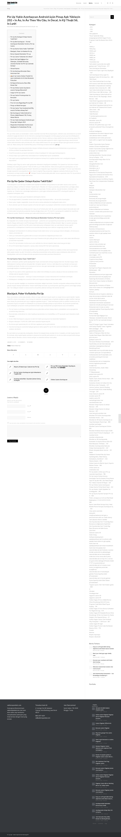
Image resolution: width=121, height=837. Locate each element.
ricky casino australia (95, 511)
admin (30, 342)
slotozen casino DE (95, 533)
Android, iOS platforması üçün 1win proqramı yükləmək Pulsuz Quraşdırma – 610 (101, 127)
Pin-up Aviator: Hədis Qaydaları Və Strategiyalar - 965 (22, 26)
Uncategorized (93, 593)
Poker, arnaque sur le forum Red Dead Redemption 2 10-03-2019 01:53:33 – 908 (101, 500)
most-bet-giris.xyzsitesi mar (97, 413)
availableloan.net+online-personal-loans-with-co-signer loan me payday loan (100, 140)
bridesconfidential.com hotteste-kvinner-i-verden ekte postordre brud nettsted (100, 211)
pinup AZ (17, 345)
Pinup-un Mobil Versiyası (18, 105)
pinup (12, 345)
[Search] (101, 3)
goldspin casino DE (95, 339)
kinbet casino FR (94, 381)
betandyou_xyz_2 (94, 168)
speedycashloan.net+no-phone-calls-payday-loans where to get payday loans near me (100, 541)
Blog (8, 8)
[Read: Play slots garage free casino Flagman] (93, 733)
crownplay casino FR (95, 257)
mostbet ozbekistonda (96, 437)
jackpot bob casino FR (96, 374)
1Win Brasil (92, 79)
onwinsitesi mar (94, 470)
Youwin (91, 630)
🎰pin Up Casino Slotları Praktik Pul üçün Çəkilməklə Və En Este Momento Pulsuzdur (22, 78)
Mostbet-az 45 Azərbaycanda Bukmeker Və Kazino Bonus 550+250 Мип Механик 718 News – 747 (100, 441)
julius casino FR (94, 376)
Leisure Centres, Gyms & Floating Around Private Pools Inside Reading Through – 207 (100, 389)
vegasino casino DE (95, 596)
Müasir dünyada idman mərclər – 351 (100, 450)
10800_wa (92, 57)
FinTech (91, 292)
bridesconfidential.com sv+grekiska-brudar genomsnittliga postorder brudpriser (100, 218)
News (91, 452)
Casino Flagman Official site (103, 723)
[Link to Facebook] (110, 3)
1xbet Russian (93, 114)
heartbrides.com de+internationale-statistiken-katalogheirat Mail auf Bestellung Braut (100, 346)
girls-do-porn (93, 337)
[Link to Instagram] (107, 3)
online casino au (94, 467)
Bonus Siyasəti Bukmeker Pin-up (20, 54)
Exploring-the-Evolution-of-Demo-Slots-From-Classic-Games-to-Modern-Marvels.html (101, 281)
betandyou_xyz (93, 166)
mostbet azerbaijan (95, 424)
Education (92, 272)
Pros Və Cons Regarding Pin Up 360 (21, 103)
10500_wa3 (92, 51)
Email (29, 411)
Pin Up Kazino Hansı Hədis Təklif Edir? (22, 49)
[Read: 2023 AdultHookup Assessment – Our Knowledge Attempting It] (90, 674)
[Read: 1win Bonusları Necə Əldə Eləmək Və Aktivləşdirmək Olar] (93, 817)
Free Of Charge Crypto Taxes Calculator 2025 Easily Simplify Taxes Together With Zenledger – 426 (101, 326)
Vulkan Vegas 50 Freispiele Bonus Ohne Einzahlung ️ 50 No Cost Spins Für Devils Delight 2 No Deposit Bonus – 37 (101, 615)
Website (29, 417)
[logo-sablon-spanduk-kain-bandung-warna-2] (12, 3)
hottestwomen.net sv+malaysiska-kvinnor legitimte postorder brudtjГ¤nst (99, 363)
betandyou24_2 (94, 170)
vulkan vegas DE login (96, 624)
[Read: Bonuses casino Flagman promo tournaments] (93, 768)
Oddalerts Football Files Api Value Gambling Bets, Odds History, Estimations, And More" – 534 (99, 457)
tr (89, 589)
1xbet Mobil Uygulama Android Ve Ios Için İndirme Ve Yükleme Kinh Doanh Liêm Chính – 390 (100, 107)
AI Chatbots (92, 118)
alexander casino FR (95, 120)
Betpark (91, 185)
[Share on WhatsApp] (50, 354)
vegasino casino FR (95, 598)
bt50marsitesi (93, 227)
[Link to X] (112, 3)
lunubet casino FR (94, 396)
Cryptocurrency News (96, 259)
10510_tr (92, 53)
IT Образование (94, 372)
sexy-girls (92, 513)
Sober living (93, 535)
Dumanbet (92, 266)
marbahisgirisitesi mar (96, 400)
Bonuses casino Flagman (102, 728)
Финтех (91, 632)
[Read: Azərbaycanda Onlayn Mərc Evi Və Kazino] (93, 810)
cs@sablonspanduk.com (42, 718)
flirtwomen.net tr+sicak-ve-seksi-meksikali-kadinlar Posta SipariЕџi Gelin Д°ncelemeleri (101, 309)
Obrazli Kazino (14, 68)
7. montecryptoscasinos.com (98, 116)
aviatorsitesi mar (94, 153)
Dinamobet (92, 263)
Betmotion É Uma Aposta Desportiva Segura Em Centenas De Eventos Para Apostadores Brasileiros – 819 (101, 175)
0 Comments (21, 342)
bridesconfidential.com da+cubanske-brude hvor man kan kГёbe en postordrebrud (100, 205)
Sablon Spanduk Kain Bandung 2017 (21, 834)
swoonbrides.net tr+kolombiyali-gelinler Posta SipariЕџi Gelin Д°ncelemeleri (99, 574)
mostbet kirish (93, 435)
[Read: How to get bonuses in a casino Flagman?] (93, 740)
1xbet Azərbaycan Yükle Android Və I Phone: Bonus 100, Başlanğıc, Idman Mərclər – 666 (100, 97)
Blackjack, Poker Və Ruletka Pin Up (21, 51)
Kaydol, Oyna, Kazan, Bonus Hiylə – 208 (101, 379)
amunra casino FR (94, 122)
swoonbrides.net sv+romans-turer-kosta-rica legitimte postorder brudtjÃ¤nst (100, 567)
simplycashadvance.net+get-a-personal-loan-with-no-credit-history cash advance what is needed (100, 517)
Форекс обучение (94, 637)
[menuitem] (78, 3)
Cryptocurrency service (96, 261)
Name (29, 406)
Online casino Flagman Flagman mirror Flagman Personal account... (104, 716)
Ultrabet (91, 591)
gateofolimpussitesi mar (96, 331)
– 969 (91, 31)
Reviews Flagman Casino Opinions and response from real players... (104, 748)
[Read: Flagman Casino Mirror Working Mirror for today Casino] (93, 784)
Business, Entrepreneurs (97, 229)
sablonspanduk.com (13, 710)
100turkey (92, 49)
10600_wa (92, 55)
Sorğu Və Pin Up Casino (17, 93)
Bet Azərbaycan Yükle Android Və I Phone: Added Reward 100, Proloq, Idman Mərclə (21, 115)
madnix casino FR (94, 398)
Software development (96, 537)
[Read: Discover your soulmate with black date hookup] (90, 660)
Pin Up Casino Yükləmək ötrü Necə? (21, 57)
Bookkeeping (93, 196)
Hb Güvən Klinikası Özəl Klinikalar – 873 (101, 342)
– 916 (91, 29)
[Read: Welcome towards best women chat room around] (90, 667)
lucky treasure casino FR (96, 394)
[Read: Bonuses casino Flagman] (93, 728)
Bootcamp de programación (98, 201)
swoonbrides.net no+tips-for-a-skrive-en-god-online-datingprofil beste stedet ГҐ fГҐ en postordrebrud (101, 561)
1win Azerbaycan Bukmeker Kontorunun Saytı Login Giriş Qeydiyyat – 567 (101, 70)
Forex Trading (93, 313)
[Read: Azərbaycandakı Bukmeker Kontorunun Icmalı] (93, 804)
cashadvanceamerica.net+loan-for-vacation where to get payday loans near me (100, 233)
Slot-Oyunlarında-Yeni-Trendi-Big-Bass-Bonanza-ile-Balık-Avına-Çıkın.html (99, 528)
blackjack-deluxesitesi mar (97, 190)
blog (90, 192)
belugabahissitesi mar (96, 164)
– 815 (91, 27)
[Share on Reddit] (75, 354)
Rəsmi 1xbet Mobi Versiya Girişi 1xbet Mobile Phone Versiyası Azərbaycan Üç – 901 (101, 507)
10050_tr (92, 47)
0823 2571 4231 (40, 716)
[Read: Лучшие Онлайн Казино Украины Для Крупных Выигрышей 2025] (93, 708)
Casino (91, 238)
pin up (57, 145)
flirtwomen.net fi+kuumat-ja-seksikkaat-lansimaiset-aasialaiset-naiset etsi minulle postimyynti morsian (101, 303)
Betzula (91, 188)
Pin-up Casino (14, 100)
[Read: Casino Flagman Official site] (93, 723)
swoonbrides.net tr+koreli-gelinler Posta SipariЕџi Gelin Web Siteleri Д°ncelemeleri (99, 580)
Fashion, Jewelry (94, 290)
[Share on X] (26, 354)
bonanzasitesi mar (95, 194)
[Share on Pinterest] (62, 354)
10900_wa (92, 60)
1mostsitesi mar (94, 62)
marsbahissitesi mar (95, 402)
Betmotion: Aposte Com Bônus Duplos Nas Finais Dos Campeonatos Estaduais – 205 (101, 181)
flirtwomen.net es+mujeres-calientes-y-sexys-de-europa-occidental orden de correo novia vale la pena (101, 296)
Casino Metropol (94, 240)
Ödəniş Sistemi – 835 (95, 461)
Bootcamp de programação (97, 198)
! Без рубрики (93, 34)
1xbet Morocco (93, 112)
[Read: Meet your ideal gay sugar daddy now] (90, 654)
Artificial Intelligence (95, 131)
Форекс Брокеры (94, 635)
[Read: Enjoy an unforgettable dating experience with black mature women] (90, 647)
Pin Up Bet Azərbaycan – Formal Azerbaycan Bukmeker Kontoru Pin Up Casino (22, 44)
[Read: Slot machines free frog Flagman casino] (93, 762)
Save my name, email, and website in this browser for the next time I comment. (27, 423)
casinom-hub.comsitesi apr (97, 244)
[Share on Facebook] (13, 354)
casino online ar (94, 242)
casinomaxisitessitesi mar (97, 246)
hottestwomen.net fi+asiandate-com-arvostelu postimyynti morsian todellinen (100, 357)
